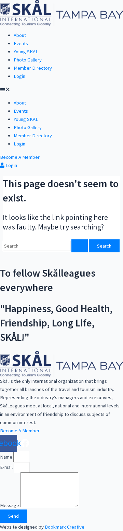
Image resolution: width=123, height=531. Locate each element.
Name (6, 457)
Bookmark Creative (64, 527)
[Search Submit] (79, 246)
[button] (61, 89)
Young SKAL (26, 51)
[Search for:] (46, 246)
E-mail (7, 467)
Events (21, 43)
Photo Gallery (28, 60)
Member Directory (33, 68)
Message (10, 505)
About (20, 35)
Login (19, 76)
